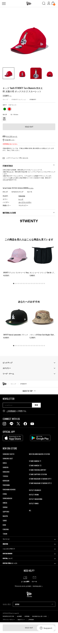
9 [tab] (26, 283)
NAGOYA (5, 516)
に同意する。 (17, 411)
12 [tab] (31, 283)
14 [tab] (34, 283)
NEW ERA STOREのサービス (10, 563)
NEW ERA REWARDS (7, 553)
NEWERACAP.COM (8, 616)
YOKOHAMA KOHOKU (9, 489)
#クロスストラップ (17, 192)
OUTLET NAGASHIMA (35, 499)
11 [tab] (29, 283)
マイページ (6, 539)
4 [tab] (18, 283)
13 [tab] (33, 283)
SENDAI (5, 507)
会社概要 (19, 616)
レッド (20, 199)
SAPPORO (6, 511)
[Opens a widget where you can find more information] (46, 628)
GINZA (5, 463)
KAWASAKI (6, 480)
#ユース (29, 192)
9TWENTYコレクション (19, 99)
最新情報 (5, 544)
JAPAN (17, 604)
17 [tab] (39, 283)
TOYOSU (5, 476)
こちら (31, 188)
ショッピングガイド (9, 549)
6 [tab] (21, 283)
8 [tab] (24, 283)
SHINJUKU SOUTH (8, 454)
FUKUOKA (6, 529)
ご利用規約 (11, 411)
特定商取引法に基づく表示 (39, 616)
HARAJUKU (6, 472)
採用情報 (27, 616)
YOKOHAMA (6, 485)
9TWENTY (33, 99)
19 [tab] (42, 283)
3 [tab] (16, 283)
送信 (36, 405)
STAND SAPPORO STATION (38, 474)
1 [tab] (13, 283)
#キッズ (5, 192)
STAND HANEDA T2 (35, 465)
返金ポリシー (21, 619)
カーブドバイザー (24, 202)
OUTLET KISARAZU (35, 490)
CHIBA (5, 494)
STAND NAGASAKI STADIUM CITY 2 (40, 483)
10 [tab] (28, 283)
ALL (30, 510)
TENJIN (5, 534)
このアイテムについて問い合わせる (17, 158)
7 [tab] (23, 283)
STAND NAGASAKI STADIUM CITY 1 (40, 479)
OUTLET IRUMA (34, 494)
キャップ (5, 99)
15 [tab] (36, 283)
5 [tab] (20, 283)
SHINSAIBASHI (7, 498)
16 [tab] (37, 283)
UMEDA (5, 503)
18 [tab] (41, 283)
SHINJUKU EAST (8, 458)
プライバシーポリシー (9, 619)
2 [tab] (15, 283)
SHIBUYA (5, 467)
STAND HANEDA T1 (35, 461)
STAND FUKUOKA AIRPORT (37, 470)
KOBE (4, 525)
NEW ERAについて (8, 558)
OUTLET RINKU (34, 503)
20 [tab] (44, 283)
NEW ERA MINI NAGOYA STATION (39, 454)
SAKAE (5, 520)
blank (31, 458)
